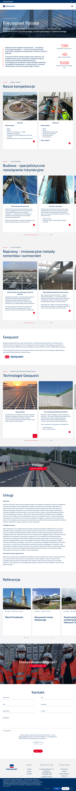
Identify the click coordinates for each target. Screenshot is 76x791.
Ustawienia (47, 788)
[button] (32, 440)
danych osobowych (23, 736)
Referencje (64, 776)
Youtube (29, 771)
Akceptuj (65, 788)
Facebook (29, 773)
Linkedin (29, 769)
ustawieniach (6, 786)
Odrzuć (57, 788)
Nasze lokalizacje (64, 773)
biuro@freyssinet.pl (46, 776)
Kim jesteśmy (64, 769)
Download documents (37, 468)
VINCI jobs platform (36, 665)
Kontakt (64, 771)
